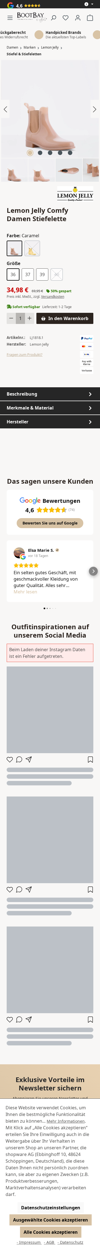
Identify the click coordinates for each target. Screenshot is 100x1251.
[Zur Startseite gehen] (32, 18)
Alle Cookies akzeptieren (51, 1232)
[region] (50, 121)
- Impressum (29, 1242)
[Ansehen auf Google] (19, 552)
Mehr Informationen (66, 1121)
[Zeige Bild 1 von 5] (30, 153)
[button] (6, 571)
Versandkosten (52, 296)
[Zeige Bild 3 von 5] (50, 153)
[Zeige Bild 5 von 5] (70, 153)
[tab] (50, 394)
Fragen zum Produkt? (24, 354)
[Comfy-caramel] (50, 109)
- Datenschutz (70, 1242)
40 (58, 275)
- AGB (49, 1242)
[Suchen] (53, 17)
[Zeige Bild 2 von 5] (40, 153)
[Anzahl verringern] (11, 318)
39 (42, 274)
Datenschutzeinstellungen (50, 1208)
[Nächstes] (95, 109)
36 (13, 274)
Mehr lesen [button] (25, 592)
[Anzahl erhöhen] (29, 318)
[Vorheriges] (5, 109)
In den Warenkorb (68, 318)
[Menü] (12, 17)
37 (27, 274)
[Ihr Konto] (78, 17)
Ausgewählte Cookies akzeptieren (50, 1220)
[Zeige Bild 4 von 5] (60, 153)
